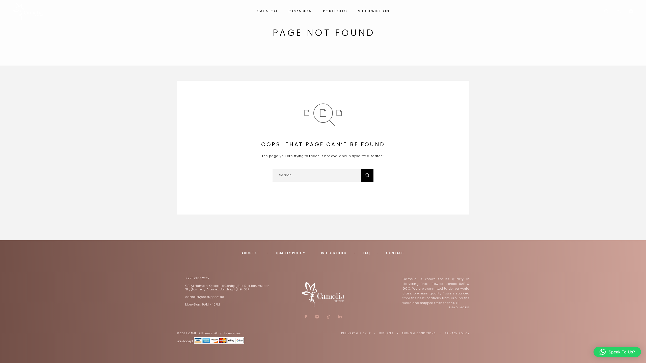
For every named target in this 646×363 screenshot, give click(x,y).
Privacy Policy (456, 333)
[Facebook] (306, 317)
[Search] (606, 11)
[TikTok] (328, 317)
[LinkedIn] (340, 317)
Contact (395, 253)
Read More (459, 307)
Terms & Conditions (419, 333)
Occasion (300, 11)
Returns (386, 333)
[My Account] (618, 11)
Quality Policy (290, 253)
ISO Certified (334, 253)
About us (250, 253)
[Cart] (631, 11)
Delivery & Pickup (356, 333)
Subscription (373, 11)
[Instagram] (317, 317)
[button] (617, 352)
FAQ (366, 253)
